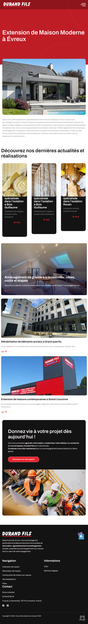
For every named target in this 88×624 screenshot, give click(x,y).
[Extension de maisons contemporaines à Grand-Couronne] (44, 375)
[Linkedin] (8, 606)
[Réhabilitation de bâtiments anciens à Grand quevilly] (44, 318)
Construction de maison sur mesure (16, 575)
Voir (6, 291)
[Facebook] (3, 606)
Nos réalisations (9, 579)
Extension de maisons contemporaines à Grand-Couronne (34, 399)
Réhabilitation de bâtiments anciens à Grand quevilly (31, 341)
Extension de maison (10, 567)
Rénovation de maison (11, 571)
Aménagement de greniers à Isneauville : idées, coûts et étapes (40, 278)
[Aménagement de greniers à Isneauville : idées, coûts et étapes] (44, 269)
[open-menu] (83, 4)
